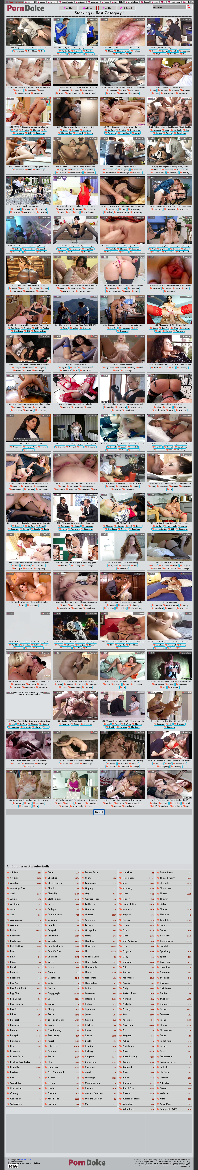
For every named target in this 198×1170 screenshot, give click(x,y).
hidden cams (100, 957)
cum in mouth (63, 946)
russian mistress (138, 1099)
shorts (175, 894)
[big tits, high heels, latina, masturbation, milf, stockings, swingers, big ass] (169, 507)
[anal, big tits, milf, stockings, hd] (122, 666)
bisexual (25, 1020)
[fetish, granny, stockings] (75, 745)
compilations (63, 915)
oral (138, 946)
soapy (175, 925)
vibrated (31, 2)
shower (175, 899)
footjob (63, 1104)
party (138, 988)
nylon (63, 252)
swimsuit (81, 2)
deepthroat (135, 130)
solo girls (86, 371)
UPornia (140, 59)
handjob (134, 447)
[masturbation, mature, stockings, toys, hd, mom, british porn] (75, 190)
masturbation (123, 51)
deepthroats (67, 2)
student (175, 994)
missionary (43, 489)
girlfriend (100, 904)
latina (137, 133)
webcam (175, 1094)
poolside (138, 1020)
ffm (63, 1062)
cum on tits (63, 952)
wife (175, 1099)
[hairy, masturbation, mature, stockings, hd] (122, 32)
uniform (175, 1072)
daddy (63, 973)
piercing (138, 999)
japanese (19, 51)
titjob (175, 1036)
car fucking (25, 1088)
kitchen (100, 1025)
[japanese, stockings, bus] (28, 32)
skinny (175, 909)
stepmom (175, 973)
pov (117, 371)
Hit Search (127, 8)
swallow (175, 999)
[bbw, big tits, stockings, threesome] (122, 626)
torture (175, 1046)
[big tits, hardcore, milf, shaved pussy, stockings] (28, 72)
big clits (25, 994)
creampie (27, 487)
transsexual (175, 1057)
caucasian (25, 1099)
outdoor (43, 212)
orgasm (138, 952)
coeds (63, 904)
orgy (138, 957)
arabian (25, 904)
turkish (175, 1067)
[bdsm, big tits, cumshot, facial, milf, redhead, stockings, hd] (169, 784)
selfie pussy (175, 873)
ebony (63, 1009)
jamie (155, 2)
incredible (118, 2)
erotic (65, 328)
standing (170, 727)
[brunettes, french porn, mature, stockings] (28, 428)
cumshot (87, 130)
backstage (25, 941)
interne (53, 2)
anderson (94, 2)
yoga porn (175, 1104)
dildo (63, 983)
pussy (61, 94)
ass (25, 915)
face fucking (63, 1030)
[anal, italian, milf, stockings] (169, 349)
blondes (89, 51)
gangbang (181, 133)
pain (138, 967)
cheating (63, 878)
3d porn (25, 873)
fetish (159, 133)
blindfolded (132, 2)
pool (138, 1015)
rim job (138, 1083)
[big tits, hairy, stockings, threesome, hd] (28, 784)
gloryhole (100, 920)
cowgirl (90, 54)
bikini (25, 1015)
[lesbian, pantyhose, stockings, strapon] (28, 745)
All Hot (69, 8)
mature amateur (100, 1094)
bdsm (123, 91)
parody (138, 983)
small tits (175, 920)
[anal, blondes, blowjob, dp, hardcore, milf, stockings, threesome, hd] (28, 111)
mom (77, 212)
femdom (63, 1051)
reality (45, 328)
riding (138, 1078)
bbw (112, 645)
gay (100, 894)
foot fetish (75, 289)
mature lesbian (135, 803)
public (138, 1041)
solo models (89, 94)
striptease (175, 988)
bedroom (25, 978)
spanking (175, 952)
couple (89, 133)
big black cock (77, 54)
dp (45, 130)
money (138, 899)
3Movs (47, 59)
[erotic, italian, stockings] (75, 309)
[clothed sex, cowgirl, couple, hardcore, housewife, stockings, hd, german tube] (28, 666)
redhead (72, 489)
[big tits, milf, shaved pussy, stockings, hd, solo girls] (75, 349)
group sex (17, 252)
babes (155, 51)
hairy (110, 51)
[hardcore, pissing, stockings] (75, 547)
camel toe (25, 1083)
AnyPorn (93, 19)
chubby (186, 91)
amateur (65, 91)
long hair (89, 289)
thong (175, 1025)
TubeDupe (186, 59)
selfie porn (138, 1109)
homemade (100, 967)
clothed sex (66, 133)
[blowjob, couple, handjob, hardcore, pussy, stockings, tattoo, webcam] (122, 428)
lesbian (20, 648)
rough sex (137, 173)
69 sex (25, 878)
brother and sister (25, 1062)
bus (42, 51)
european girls (63, 1020)
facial (46, 529)
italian (109, 212)
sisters (182, 648)
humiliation (110, 173)
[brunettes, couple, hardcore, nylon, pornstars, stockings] (75, 507)
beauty (185, 173)
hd (130, 54)
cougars (63, 920)
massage (100, 1078)
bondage (135, 94)
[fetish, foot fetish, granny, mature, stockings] (122, 468)
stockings (32, 51)
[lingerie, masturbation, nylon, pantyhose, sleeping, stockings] (169, 586)
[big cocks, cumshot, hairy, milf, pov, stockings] (122, 349)
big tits (77, 51)
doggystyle (40, 407)
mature (136, 51)
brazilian (157, 252)
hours (106, 2)
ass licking (25, 920)
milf (42, 91)
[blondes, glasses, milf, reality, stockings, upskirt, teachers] (122, 507)
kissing (100, 1020)
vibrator (175, 1083)
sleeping (171, 608)
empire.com (175, 2)
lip (164, 2)
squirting (175, 962)
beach (25, 967)
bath (25, 952)
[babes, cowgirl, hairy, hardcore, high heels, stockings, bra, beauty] (169, 32)
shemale (175, 883)
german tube (100, 899)
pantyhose (75, 252)
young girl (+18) (175, 1109)
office (28, 371)
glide (187, 2)
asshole (112, 249)
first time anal (63, 1072)
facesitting (63, 1036)
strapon (30, 767)
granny (135, 487)
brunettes (75, 170)
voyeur (175, 1088)
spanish (175, 946)
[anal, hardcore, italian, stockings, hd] (169, 468)
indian (100, 988)
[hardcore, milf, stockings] (28, 151)
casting (25, 1094)
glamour (100, 909)
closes (146, 2)
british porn (88, 212)
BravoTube (92, 59)
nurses (168, 331)
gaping (122, 289)
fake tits (63, 1046)
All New (89, 8)
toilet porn (175, 1041)
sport (175, 957)
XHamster (186, 19)
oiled (45, 289)
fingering (111, 133)
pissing (117, 410)
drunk (42, 249)
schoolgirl (138, 1104)
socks (175, 930)
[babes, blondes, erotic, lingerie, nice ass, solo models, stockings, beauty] (169, 547)
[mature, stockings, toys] (75, 388)
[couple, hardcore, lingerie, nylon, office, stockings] (28, 349)
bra (184, 54)
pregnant (138, 1036)
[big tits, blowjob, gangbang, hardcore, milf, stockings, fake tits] (169, 428)
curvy (63, 962)
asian (65, 130)
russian (138, 1094)
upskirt (124, 529)
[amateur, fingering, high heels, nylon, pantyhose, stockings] (75, 230)
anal (154, 91)
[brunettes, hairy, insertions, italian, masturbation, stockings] (122, 190)
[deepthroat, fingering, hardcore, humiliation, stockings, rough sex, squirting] (122, 151)
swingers (175, 1004)
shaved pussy (23, 94)
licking (78, 648)
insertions (135, 209)
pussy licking (40, 331)
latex (171, 410)
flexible (63, 1094)
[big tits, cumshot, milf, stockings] (122, 547)
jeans (100, 1015)
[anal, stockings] (28, 586)
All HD (108, 8)
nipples (138, 915)
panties (117, 806)
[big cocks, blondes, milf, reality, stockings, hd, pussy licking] (28, 309)
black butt (25, 1025)
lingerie (62, 173)
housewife (30, 687)
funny (100, 878)
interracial (100, 999)
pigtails (138, 1004)
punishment (138, 1046)
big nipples (25, 1004)
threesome (124, 648)
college (63, 909)
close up (135, 249)
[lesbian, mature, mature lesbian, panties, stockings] (122, 784)
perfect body (138, 994)
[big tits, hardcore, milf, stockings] (122, 309)
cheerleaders (63, 883)
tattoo (175, 1009)
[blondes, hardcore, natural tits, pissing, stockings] (122, 388)
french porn (31, 447)
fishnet (63, 1078)
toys (62, 212)
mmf (138, 883)
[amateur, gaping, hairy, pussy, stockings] (169, 270)
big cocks (65, 51)
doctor (63, 988)
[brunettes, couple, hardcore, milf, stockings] (169, 666)
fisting (169, 133)
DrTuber (46, 99)
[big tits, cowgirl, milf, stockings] (75, 428)
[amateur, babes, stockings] (75, 705)
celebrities (25, 1104)
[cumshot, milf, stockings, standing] (169, 705)
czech (63, 967)
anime (25, 899)
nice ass (43, 252)
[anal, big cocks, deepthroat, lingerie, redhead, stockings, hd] (75, 468)
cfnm (175, 328)
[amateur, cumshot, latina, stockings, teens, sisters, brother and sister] (169, 626)
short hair (175, 888)
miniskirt (138, 873)
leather (16, 212)
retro (88, 648)
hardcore (185, 51)
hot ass (100, 973)
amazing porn (25, 888)
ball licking (25, 946)
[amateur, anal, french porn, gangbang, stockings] (169, 745)
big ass (25, 983)
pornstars (90, 173)
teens (172, 648)
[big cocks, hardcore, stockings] (169, 190)
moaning (138, 888)
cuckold (63, 941)
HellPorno (139, 19)
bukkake (81, 685)
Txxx (48, 19)
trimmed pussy (175, 1062)
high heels (161, 54)
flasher (63, 1088)
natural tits (169, 94)
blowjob (63, 54)
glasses (120, 526)
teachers (135, 529)
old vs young (84, 291)
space (42, 2)
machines (100, 1067)
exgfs (63, 1025)
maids (100, 1072)
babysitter (25, 936)
